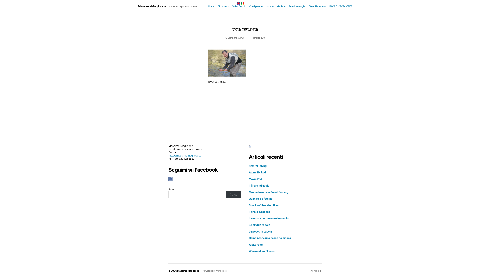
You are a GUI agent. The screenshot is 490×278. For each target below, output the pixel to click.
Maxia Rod (255, 179)
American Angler (297, 6)
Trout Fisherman (317, 6)
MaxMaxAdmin (237, 38)
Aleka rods (256, 244)
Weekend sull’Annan (261, 251)
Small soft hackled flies (264, 205)
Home (211, 6)
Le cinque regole (259, 225)
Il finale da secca (259, 211)
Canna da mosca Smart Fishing (268, 192)
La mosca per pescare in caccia (269, 218)
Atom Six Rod (257, 172)
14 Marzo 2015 (259, 38)
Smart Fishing (258, 166)
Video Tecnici (239, 6)
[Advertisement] (245, 105)
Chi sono (222, 6)
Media (280, 6)
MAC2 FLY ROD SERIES (340, 6)
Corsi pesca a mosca (260, 6)
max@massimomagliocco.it (185, 155)
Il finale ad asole (259, 185)
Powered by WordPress (214, 270)
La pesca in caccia (260, 231)
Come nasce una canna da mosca (270, 238)
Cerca (171, 189)
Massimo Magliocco (152, 6)
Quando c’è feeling (261, 198)
